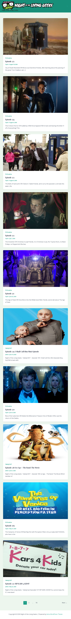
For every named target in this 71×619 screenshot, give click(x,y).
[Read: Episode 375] (35, 36)
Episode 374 (9, 119)
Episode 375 (9, 61)
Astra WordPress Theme (54, 614)
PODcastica (8, 58)
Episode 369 (10, 525)
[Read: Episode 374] (35, 94)
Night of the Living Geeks (10, 10)
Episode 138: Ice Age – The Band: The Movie (22, 467)
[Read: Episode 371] (35, 268)
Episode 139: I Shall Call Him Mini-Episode (22, 351)
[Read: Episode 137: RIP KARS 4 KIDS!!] (35, 559)
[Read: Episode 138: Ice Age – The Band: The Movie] (35, 442)
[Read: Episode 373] (35, 152)
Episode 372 (9, 235)
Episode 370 (10, 409)
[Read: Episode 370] (35, 384)
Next (64, 603)
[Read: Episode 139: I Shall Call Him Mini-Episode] (35, 326)
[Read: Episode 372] (35, 210)
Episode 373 (9, 177)
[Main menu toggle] (67, 6)
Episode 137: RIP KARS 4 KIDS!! (17, 583)
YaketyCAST (8, 348)
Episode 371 (9, 293)
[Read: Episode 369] (35, 500)
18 (36, 603)
